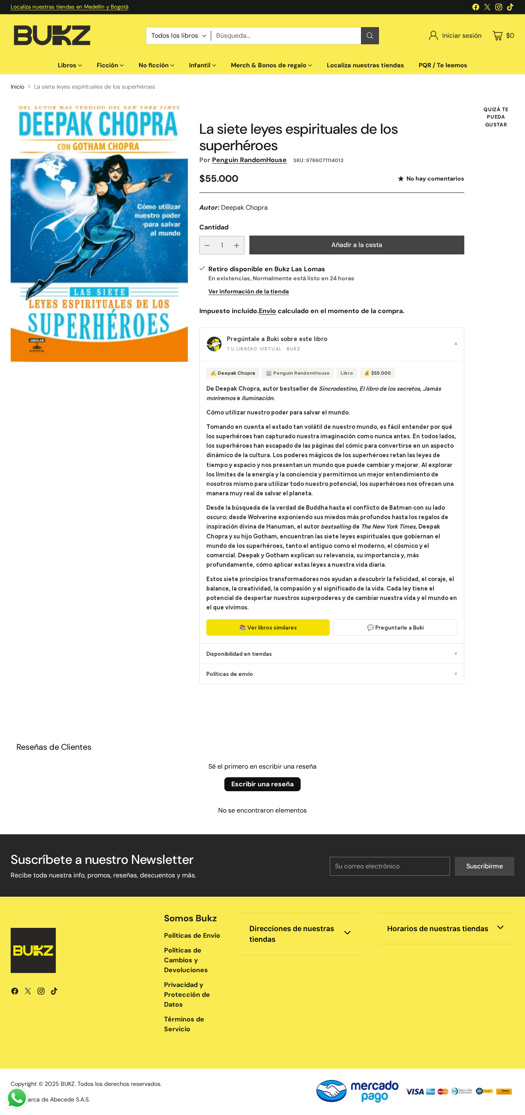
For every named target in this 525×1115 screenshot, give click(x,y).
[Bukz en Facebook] (476, 8)
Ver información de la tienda (248, 291)
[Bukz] (52, 35)
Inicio (17, 86)
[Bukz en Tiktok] (510, 8)
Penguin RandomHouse (249, 160)
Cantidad (213, 227)
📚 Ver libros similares (268, 627)
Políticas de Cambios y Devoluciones (186, 960)
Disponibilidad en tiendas (331, 653)
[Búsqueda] (370, 35)
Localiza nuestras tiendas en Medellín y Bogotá (69, 6)
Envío (267, 311)
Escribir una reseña (262, 784)
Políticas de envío (331, 674)
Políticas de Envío (192, 935)
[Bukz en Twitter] (487, 8)
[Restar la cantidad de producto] (207, 245)
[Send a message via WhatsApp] (17, 1098)
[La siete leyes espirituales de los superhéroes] (99, 234)
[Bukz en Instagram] (499, 8)
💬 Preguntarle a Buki (395, 627)
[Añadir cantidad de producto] (236, 245)
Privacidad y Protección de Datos (187, 994)
